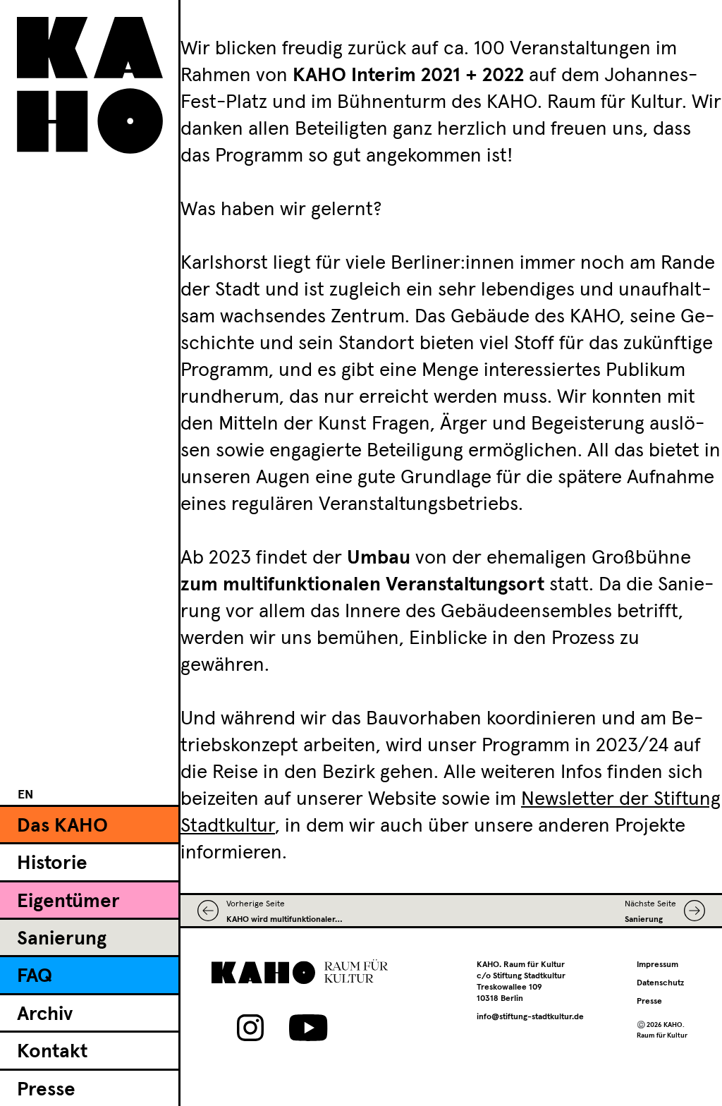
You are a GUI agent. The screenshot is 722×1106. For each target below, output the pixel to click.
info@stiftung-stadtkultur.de (530, 1017)
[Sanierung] (690, 910)
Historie (52, 863)
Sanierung (61, 939)
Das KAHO (62, 826)
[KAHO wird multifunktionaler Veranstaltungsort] (211, 910)
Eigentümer (68, 901)
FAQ (34, 976)
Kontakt (52, 1052)
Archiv (45, 1014)
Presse (46, 1090)
